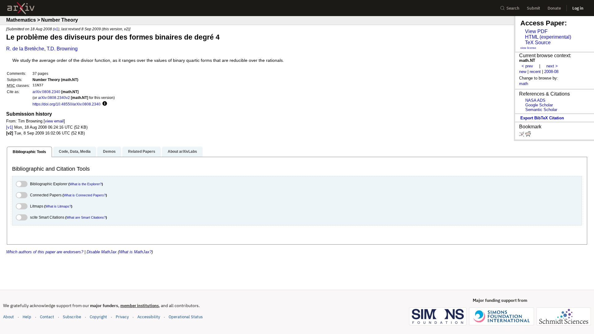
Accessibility (148, 316)
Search (512, 8)
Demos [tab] (109, 151)
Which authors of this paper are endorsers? (44, 252)
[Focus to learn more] (104, 104)
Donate (554, 8)
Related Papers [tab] (141, 151)
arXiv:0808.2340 (46, 92)
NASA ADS (535, 100)
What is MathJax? (135, 252)
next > (552, 66)
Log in (577, 8)
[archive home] (20, 8)
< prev (527, 66)
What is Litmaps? (58, 206)
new (522, 71)
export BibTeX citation (542, 118)
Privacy (122, 316)
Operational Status (186, 316)
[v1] (9, 127)
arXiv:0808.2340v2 (54, 98)
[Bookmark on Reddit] (528, 135)
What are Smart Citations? (86, 217)
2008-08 (551, 71)
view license (528, 47)
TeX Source (538, 42)
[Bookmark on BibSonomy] (522, 135)
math (523, 83)
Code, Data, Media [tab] (75, 151)
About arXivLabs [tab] (182, 151)
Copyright (98, 316)
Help (27, 316)
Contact (47, 316)
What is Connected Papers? (85, 195)
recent (535, 71)
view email (54, 121)
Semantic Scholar (541, 109)
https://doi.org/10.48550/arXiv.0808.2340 (66, 104)
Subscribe (72, 316)
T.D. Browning (62, 48)
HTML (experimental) (548, 37)
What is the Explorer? (86, 184)
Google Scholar (539, 105)
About (8, 316)
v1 (56, 29)
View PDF (536, 31)
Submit (533, 8)
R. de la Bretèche (25, 48)
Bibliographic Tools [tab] (29, 152)
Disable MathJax (102, 252)
